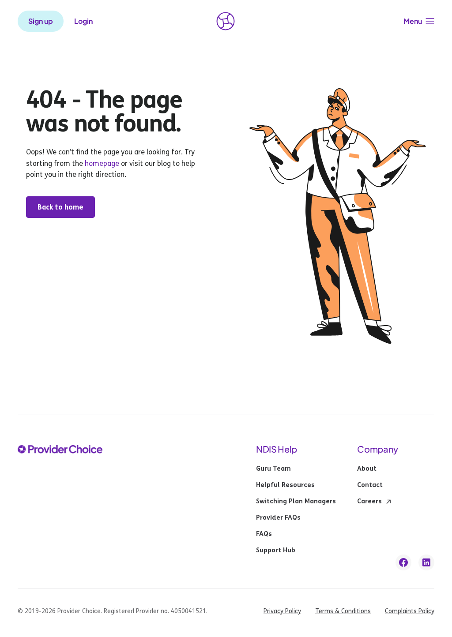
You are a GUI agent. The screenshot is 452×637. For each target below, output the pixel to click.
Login (83, 21)
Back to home (60, 207)
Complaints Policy (409, 611)
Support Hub (275, 550)
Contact (370, 485)
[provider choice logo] (225, 21)
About (367, 468)
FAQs (264, 534)
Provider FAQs (278, 517)
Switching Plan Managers (296, 501)
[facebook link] (403, 562)
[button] (418, 21)
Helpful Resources (285, 485)
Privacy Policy (282, 611)
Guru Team (273, 468)
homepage (101, 163)
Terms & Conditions (343, 611)
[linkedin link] (426, 562)
